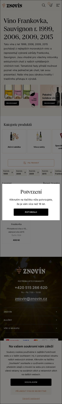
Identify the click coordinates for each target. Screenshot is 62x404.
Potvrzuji (31, 212)
